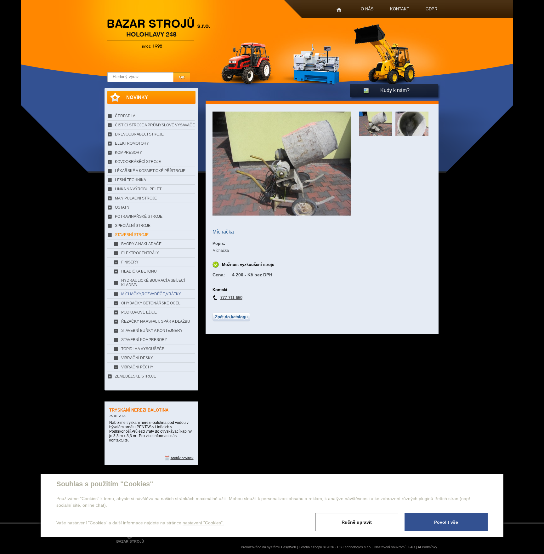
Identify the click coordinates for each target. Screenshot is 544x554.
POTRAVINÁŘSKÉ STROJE (138, 216)
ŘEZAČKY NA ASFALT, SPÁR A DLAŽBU (155, 321)
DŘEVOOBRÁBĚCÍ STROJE (139, 134)
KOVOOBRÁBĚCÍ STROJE (138, 161)
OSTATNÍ (122, 207)
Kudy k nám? (395, 90)
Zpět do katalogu (231, 317)
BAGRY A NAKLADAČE (141, 244)
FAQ (411, 547)
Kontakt (399, 9)
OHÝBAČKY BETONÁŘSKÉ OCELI (151, 303)
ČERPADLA (125, 116)
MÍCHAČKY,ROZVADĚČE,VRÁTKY (151, 294)
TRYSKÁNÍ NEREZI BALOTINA (138, 410)
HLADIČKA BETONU (139, 271)
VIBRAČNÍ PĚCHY (137, 367)
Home (339, 10)
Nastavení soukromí (389, 547)
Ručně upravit (357, 522)
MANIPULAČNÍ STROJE (136, 198)
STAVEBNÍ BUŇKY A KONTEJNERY (152, 330)
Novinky (137, 97)
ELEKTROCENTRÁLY (140, 253)
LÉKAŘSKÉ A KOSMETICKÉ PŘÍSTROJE (150, 171)
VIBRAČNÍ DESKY (137, 358)
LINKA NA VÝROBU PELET (138, 189)
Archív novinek (182, 458)
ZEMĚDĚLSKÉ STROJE (135, 376)
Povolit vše (446, 522)
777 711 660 (231, 297)
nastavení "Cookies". (203, 522)
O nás (367, 9)
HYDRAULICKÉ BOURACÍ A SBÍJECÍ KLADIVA (153, 282)
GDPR (431, 9)
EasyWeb (288, 547)
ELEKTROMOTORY (132, 143)
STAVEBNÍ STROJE (132, 235)
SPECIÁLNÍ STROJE (132, 225)
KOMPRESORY (128, 152)
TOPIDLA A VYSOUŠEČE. (143, 349)
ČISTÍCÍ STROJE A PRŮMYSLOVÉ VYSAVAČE (155, 125)
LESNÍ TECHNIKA (130, 180)
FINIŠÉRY (130, 262)
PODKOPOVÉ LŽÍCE (139, 312)
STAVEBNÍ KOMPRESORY (144, 340)
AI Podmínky (427, 547)
